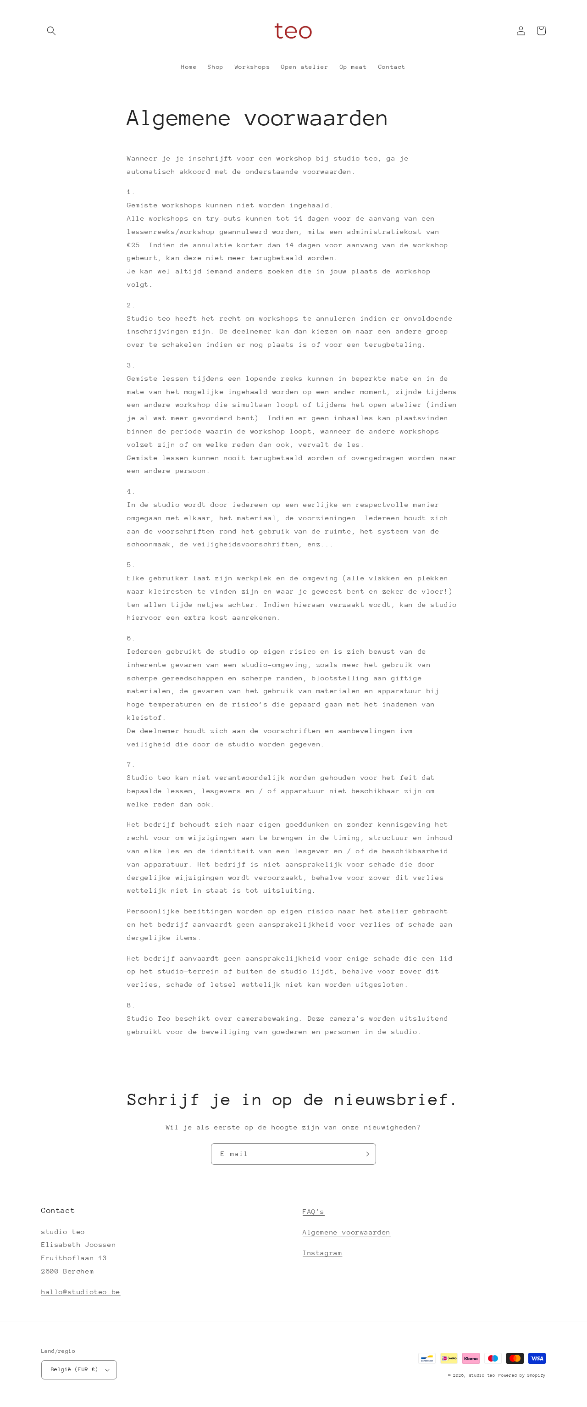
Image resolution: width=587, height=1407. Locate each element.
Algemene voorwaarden (347, 1232)
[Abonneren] (365, 1154)
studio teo (482, 1375)
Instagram (322, 1253)
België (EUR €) (75, 1369)
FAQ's (314, 1211)
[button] (51, 31)
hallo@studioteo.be (81, 1292)
